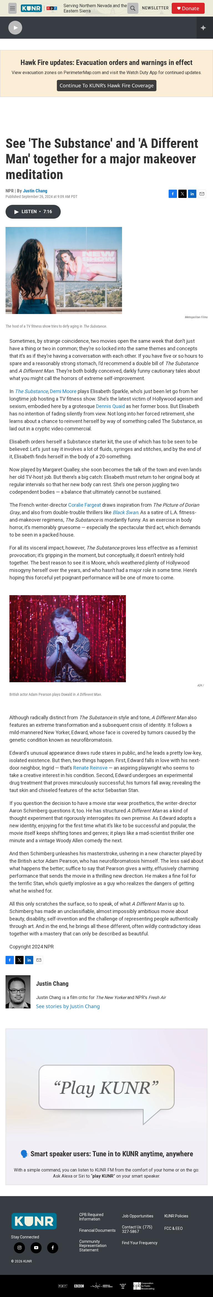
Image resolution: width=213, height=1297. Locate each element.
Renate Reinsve (91, 768)
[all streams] (205, 28)
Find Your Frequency (140, 1243)
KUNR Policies (176, 1216)
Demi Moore (63, 391)
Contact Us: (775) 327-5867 (137, 1229)
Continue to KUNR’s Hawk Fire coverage (107, 85)
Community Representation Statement (92, 1246)
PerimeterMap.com (82, 72)
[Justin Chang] (18, 991)
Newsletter (155, 8)
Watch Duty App (141, 72)
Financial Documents (97, 1230)
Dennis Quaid (110, 406)
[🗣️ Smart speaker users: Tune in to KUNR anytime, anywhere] (106, 1085)
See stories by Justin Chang (68, 1006)
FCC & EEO (173, 1229)
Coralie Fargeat (85, 505)
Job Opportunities (137, 1216)
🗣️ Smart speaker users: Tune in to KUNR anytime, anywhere (106, 1154)
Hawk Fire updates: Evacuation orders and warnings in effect (106, 62)
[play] (15, 28)
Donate (190, 8)
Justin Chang (35, 190)
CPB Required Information (91, 1217)
